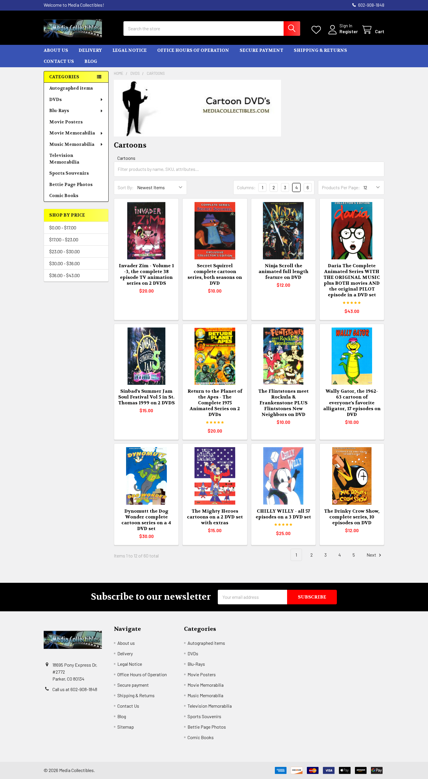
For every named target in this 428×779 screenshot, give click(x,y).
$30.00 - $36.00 (64, 263)
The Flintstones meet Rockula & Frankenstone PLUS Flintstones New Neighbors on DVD (283, 402)
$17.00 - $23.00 (63, 239)
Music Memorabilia (71, 144)
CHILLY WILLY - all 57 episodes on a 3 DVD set (283, 514)
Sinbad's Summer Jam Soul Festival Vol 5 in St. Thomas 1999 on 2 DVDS (146, 397)
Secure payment (261, 50)
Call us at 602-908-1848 (74, 689)
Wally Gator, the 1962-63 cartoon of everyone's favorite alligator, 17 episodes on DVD (352, 402)
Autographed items (71, 88)
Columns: (246, 187)
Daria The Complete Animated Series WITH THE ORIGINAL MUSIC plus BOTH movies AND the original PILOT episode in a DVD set (351, 280)
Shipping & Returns (320, 50)
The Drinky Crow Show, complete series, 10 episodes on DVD (351, 517)
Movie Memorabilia (72, 133)
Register (348, 31)
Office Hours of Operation (193, 50)
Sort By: (126, 187)
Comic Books (63, 196)
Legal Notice (129, 50)
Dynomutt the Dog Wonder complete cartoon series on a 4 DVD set (146, 520)
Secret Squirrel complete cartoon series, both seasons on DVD (215, 274)
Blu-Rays (59, 111)
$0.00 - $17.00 (62, 227)
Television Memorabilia (64, 159)
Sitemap (125, 727)
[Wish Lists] (317, 29)
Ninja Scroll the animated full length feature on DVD (283, 271)
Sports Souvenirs (69, 173)
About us (56, 50)
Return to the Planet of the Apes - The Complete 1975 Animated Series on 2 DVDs (215, 402)
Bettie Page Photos (71, 184)
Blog (90, 61)
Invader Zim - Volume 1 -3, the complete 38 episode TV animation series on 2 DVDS (146, 274)
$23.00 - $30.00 (64, 251)
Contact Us (59, 61)
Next (372, 554)
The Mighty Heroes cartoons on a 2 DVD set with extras (215, 517)
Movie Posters (66, 122)
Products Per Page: (341, 187)
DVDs (55, 99)
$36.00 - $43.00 (64, 275)
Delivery (90, 50)
